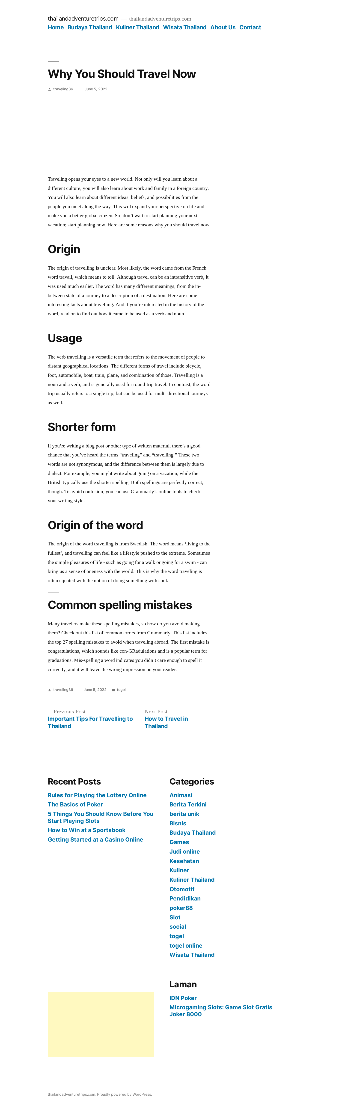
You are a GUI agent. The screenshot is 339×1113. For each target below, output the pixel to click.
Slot (175, 917)
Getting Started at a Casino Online (95, 839)
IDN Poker (183, 997)
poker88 (181, 907)
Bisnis (178, 823)
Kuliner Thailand (137, 27)
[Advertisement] (169, 129)
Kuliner (179, 870)
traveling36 (63, 89)
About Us (222, 27)
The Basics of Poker (75, 804)
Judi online (185, 851)
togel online (186, 945)
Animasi (181, 795)
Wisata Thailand (185, 27)
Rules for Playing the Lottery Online (97, 795)
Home (56, 27)
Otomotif (182, 889)
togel (121, 689)
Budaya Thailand (90, 27)
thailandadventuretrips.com (83, 18)
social (178, 926)
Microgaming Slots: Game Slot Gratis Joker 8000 (221, 1011)
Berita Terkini (188, 804)
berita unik (184, 813)
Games (179, 842)
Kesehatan (184, 861)
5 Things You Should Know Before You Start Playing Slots (100, 817)
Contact (250, 27)
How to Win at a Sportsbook (86, 830)
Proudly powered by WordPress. (124, 1094)
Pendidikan (185, 898)
